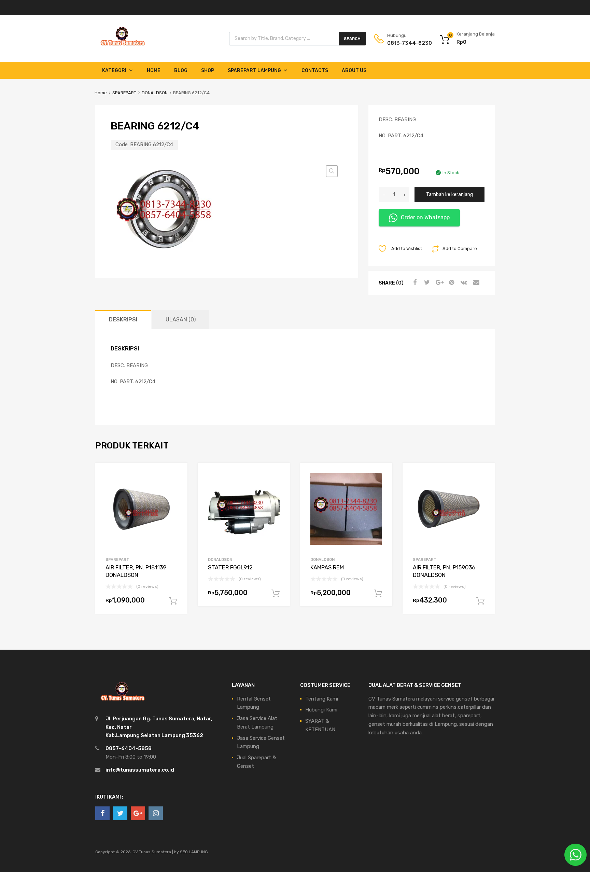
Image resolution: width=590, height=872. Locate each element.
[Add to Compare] (176, 487)
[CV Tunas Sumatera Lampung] (122, 46)
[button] (332, 171)
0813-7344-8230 (404, 43)
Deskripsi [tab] (123, 319)
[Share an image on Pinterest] (450, 282)
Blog (180, 70)
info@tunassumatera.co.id (140, 770)
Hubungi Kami (321, 710)
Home (153, 70)
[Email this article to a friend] (475, 282)
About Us (354, 70)
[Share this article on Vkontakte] (463, 282)
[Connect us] (102, 813)
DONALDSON (155, 92)
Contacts (314, 70)
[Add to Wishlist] (176, 476)
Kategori (114, 70)
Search (352, 38)
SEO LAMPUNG (194, 851)
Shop (207, 70)
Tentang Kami (321, 699)
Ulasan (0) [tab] (181, 319)
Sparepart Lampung (254, 70)
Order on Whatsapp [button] (425, 217)
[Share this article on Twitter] (426, 282)
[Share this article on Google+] (438, 282)
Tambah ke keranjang (449, 194)
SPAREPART (124, 92)
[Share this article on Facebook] (413, 282)
